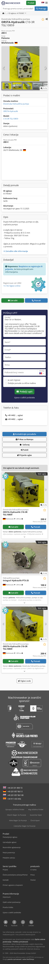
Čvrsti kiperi (35, 820)
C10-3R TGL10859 (10, 118)
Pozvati (37, 300)
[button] (46, 3)
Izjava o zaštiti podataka (24, 397)
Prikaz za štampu (25, 439)
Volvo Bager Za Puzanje (18, 820)
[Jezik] (42, 3)
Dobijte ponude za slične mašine (22, 383)
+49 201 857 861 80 (15, 795)
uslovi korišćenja (28, 959)
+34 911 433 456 (14, 799)
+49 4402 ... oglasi (15, 415)
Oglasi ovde (25, 681)
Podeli (25, 450)
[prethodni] (4, 68)
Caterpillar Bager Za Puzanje (24, 826)
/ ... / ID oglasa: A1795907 (14, 13)
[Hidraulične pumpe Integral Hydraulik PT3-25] (24, 558)
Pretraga (42, 8)
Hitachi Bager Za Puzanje (16, 815)
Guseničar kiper (36, 815)
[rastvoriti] (24, 537)
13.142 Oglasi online (11, 286)
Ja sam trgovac (14, 380)
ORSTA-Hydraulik (10, 111)
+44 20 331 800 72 (14, 788)
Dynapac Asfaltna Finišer (14, 809)
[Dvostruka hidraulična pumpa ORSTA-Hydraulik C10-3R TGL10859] (24, 489)
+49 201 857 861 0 (14, 791)
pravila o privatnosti (14, 959)
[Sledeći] (45, 68)
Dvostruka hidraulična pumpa (16, 104)
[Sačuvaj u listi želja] (42, 19)
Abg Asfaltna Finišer (35, 809)
